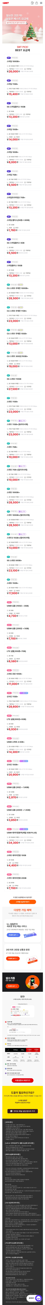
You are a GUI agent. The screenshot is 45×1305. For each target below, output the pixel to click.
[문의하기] (34, 1299)
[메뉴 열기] (41, 3)
